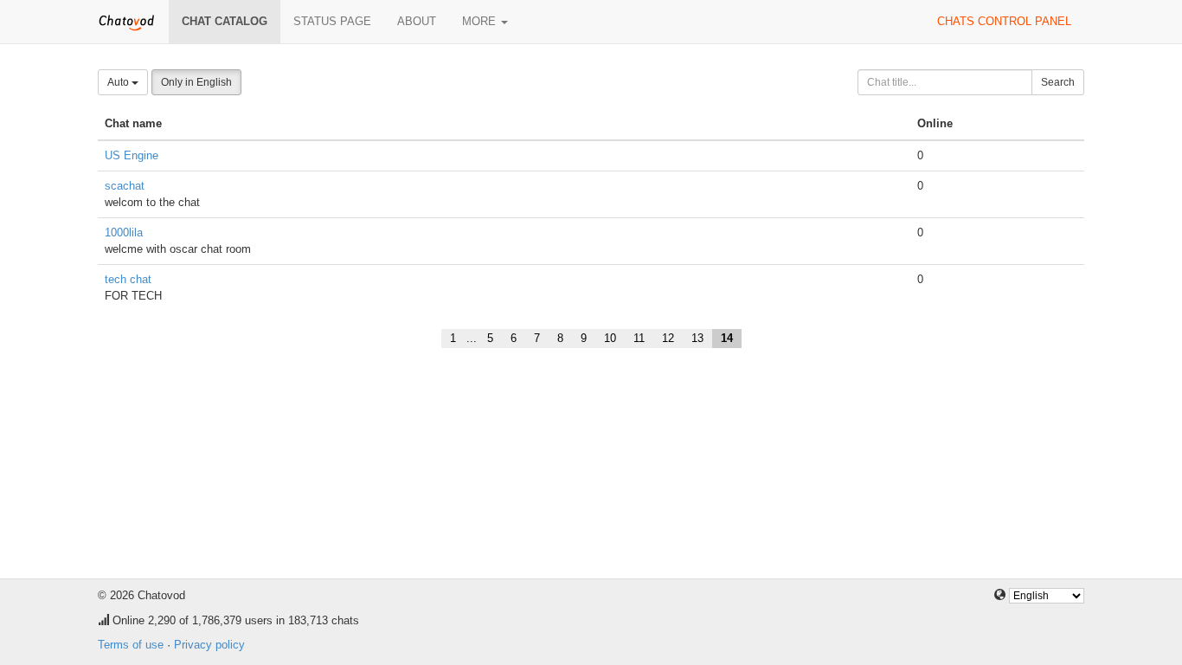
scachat (125, 185)
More (480, 21)
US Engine (131, 155)
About (416, 21)
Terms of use (131, 644)
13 (697, 338)
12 (668, 338)
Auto (119, 82)
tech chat (128, 279)
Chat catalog (224, 21)
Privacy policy (209, 644)
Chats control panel (1004, 21)
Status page (332, 21)
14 (727, 338)
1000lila (124, 232)
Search (1058, 82)
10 (610, 338)
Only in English (196, 82)
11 (639, 338)
